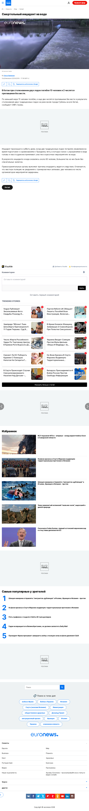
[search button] (62, 687)
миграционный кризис (31, 718)
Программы (51, 768)
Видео (4, 768)
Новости (9, 9)
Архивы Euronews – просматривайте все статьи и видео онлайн (65, 774)
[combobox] (44, 687)
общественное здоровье (35, 713)
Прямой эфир (79, 3)
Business (5, 753)
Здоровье (50, 758)
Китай (22, 9)
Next (4, 758)
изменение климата (51, 724)
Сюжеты (5, 743)
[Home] (2, 9)
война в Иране (27, 702)
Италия (64, 718)
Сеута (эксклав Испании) (36, 707)
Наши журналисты (9, 773)
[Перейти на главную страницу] (8, 3)
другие (4, 788)
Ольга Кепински (9, 75)
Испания (63, 702)
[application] (44, 44)
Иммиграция (58, 707)
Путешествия (7, 763)
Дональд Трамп (58, 713)
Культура (49, 763)
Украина (33, 724)
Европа (5, 748)
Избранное (9, 431)
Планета (49, 753)
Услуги (4, 782)
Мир (15, 9)
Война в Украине (47, 702)
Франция (50, 718)
